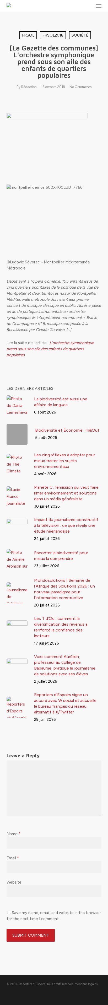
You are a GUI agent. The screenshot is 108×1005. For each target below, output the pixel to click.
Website (14, 882)
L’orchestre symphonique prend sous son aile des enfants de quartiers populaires (50, 348)
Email (13, 858)
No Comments (80, 87)
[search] (88, 5)
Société (80, 35)
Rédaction (29, 87)
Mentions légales (86, 984)
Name (13, 833)
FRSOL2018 (52, 35)
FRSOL (28, 35)
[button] (98, 5)
